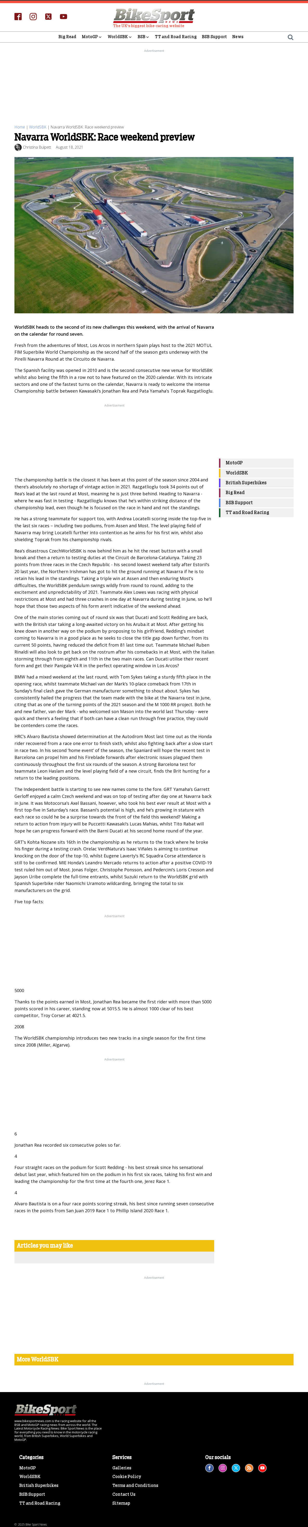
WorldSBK (118, 37)
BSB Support (214, 37)
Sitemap (121, 1503)
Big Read (67, 37)
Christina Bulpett (37, 147)
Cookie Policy (126, 1477)
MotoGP (90, 37)
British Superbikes (246, 483)
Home (19, 127)
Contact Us (123, 1494)
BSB (142, 37)
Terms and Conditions (135, 1486)
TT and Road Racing (176, 37)
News (238, 37)
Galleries (121, 1468)
